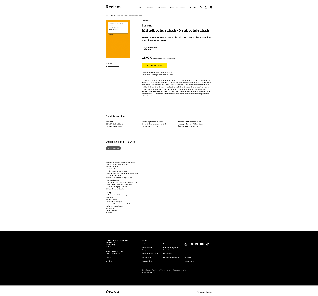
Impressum (188, 257)
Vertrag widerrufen (147, 272)
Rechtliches (167, 244)
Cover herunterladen (113, 66)
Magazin (193, 8)
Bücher (150, 8)
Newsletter (109, 261)
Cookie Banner (189, 261)
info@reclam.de (117, 253)
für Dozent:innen (147, 261)
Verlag (140, 8)
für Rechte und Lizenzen (150, 253)
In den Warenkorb (156, 65)
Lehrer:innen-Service (178, 8)
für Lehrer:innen (147, 244)
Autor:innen (161, 8)
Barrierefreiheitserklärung (171, 257)
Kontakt (108, 257)
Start (107, 15)
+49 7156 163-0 (117, 251)
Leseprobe (110, 63)
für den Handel (147, 257)
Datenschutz (167, 253)
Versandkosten (170, 58)
